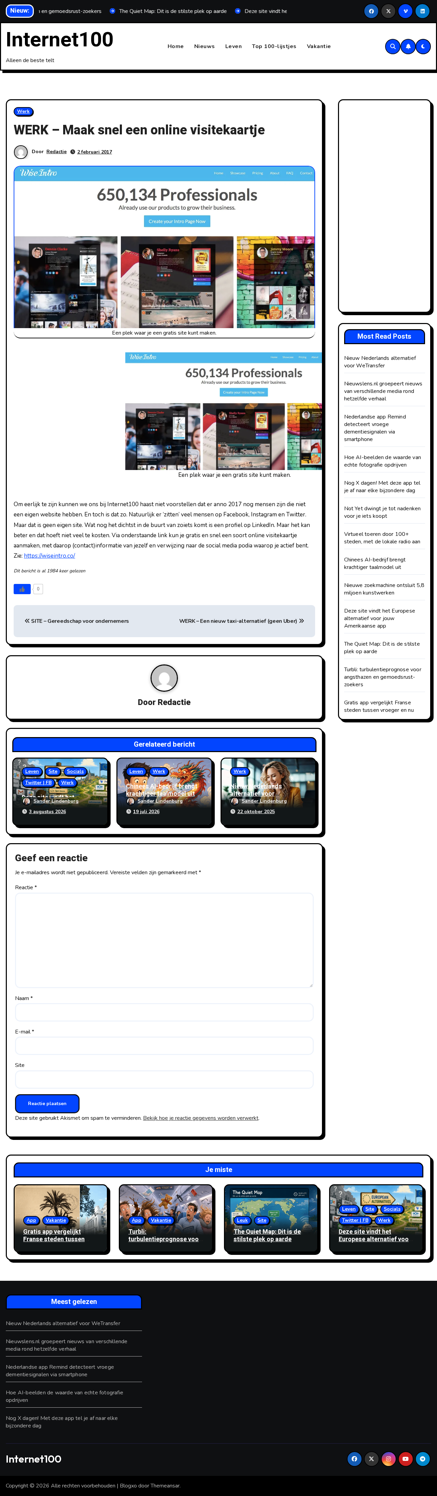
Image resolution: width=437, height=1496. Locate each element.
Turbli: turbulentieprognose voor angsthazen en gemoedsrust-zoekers (382, 677)
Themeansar (165, 1486)
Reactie (26, 887)
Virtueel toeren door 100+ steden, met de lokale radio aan (382, 537)
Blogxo (128, 1486)
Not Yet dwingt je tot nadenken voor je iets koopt (382, 512)
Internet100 (59, 40)
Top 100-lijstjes (274, 46)
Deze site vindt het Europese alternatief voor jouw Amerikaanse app (379, 618)
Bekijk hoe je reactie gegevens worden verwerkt (200, 1118)
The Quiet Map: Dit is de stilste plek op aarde (267, 1235)
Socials (75, 771)
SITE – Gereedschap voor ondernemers (79, 621)
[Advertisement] (385, 207)
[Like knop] (22, 589)
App (31, 1220)
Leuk (242, 1220)
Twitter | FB (38, 782)
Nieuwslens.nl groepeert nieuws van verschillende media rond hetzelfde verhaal (383, 391)
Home (176, 46)
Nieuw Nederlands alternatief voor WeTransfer (256, 794)
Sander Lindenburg (56, 801)
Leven (233, 46)
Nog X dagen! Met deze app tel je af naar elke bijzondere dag (382, 486)
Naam (24, 998)
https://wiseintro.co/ (49, 556)
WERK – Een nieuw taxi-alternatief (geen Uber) (239, 621)
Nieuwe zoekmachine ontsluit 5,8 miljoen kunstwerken (384, 589)
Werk (23, 111)
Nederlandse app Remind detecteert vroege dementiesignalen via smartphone (375, 428)
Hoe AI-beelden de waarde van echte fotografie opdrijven (382, 461)
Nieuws (204, 46)
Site (52, 771)
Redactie (56, 151)
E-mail (24, 1032)
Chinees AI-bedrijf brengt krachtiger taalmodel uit (161, 790)
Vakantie (319, 46)
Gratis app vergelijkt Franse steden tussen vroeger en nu (379, 706)
